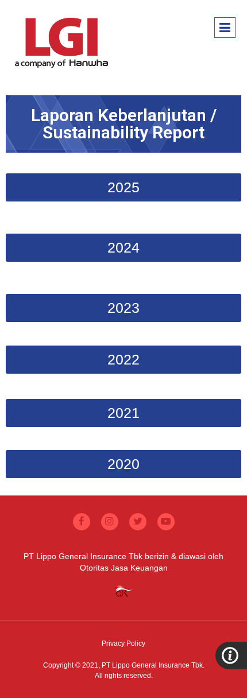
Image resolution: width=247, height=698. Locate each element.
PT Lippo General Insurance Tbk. (153, 665)
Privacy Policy (123, 643)
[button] (123, 187)
